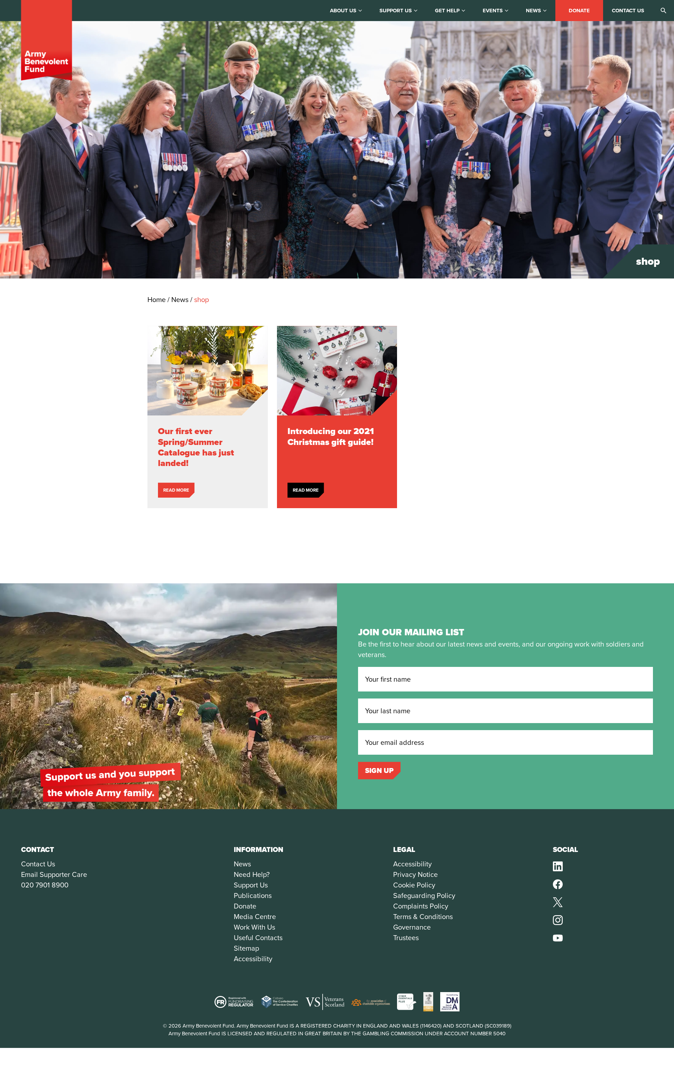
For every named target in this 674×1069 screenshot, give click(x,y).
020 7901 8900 (44, 885)
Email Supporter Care (54, 874)
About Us (343, 10)
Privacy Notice (415, 874)
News (533, 10)
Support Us (251, 885)
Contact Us (38, 864)
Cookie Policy (414, 885)
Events (493, 10)
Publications (253, 895)
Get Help (447, 10)
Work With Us (254, 927)
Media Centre (255, 916)
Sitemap (246, 948)
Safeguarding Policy (424, 895)
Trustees (406, 937)
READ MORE (176, 490)
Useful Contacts (258, 937)
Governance (412, 927)
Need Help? (252, 874)
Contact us (628, 10)
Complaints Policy (420, 906)
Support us (395, 10)
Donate (579, 10)
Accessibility (253, 958)
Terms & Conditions (423, 916)
